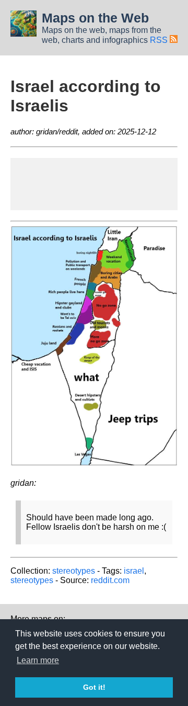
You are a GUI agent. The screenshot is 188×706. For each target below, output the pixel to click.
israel (134, 570)
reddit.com (110, 580)
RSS (160, 40)
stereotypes (73, 570)
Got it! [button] (94, 687)
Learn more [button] (38, 660)
